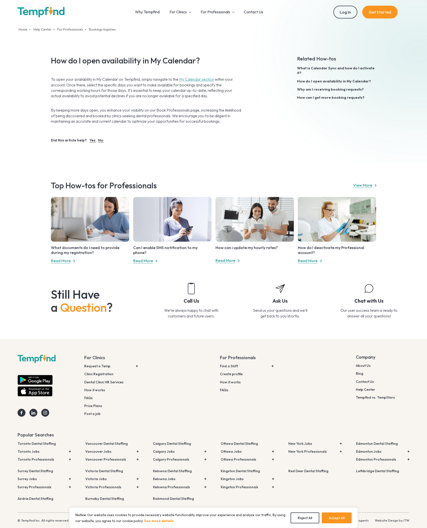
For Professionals (238, 357)
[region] (213, 518)
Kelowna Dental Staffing (172, 471)
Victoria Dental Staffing (104, 471)
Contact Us (253, 11)
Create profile (231, 374)
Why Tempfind (147, 11)
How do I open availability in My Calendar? (334, 81)
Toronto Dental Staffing (37, 444)
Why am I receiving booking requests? (330, 89)
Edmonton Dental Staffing (377, 444)
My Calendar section (196, 79)
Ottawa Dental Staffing (239, 444)
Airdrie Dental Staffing (35, 499)
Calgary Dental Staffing (172, 444)
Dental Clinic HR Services (104, 382)
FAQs (88, 398)
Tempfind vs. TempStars (375, 397)
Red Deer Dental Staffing (308, 471)
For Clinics (94, 357)
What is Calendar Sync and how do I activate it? (336, 70)
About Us (363, 366)
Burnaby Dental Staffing (104, 499)
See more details (158, 521)
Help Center (365, 389)
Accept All (336, 518)
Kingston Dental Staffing (240, 471)
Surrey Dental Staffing (35, 471)
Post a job (92, 414)
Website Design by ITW (392, 520)
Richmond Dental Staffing (173, 499)
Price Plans (93, 406)
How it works (94, 390)
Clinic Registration (98, 374)
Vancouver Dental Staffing (106, 444)
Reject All (305, 518)
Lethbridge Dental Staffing (377, 471)
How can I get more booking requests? (330, 97)
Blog (359, 373)
